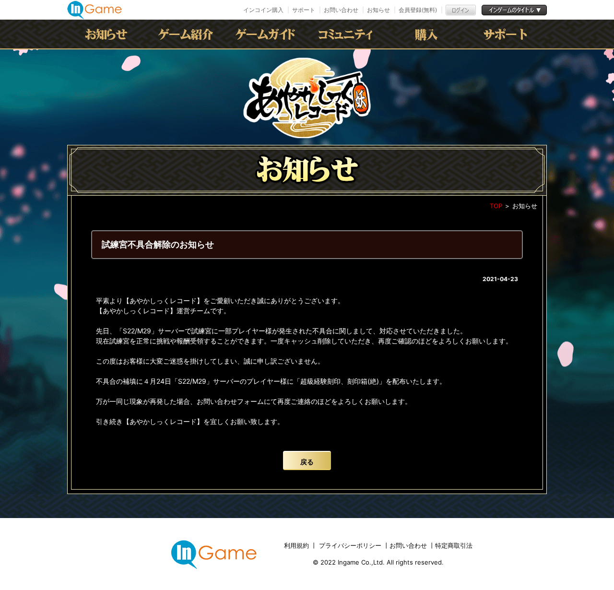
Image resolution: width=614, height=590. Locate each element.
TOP (496, 206)
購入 (426, 34)
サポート (303, 9)
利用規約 (297, 545)
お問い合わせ (341, 9)
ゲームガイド (267, 34)
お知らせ (378, 9)
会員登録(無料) (418, 9)
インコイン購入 (263, 9)
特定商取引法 (453, 545)
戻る (307, 462)
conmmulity (347, 34)
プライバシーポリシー (350, 545)
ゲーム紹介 (187, 34)
